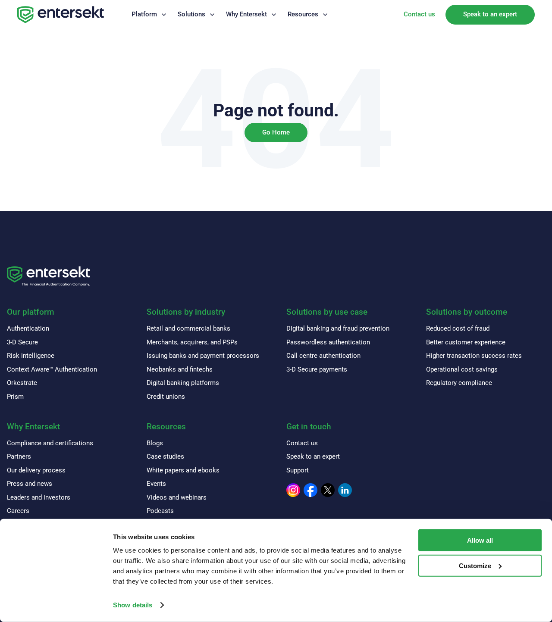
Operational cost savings (462, 369)
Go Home (276, 132)
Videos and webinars (177, 497)
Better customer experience (465, 342)
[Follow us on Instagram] (293, 490)
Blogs (155, 443)
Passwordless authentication (328, 342)
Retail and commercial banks (188, 328)
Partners (19, 456)
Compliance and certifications (50, 443)
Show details (132, 605)
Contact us (419, 14)
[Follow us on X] (328, 490)
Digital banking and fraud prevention (337, 328)
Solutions (191, 14)
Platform (144, 14)
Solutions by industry (186, 312)
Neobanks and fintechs (180, 369)
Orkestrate (22, 383)
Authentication (28, 328)
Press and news (29, 484)
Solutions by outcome (466, 312)
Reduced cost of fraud (457, 328)
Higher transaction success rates (474, 355)
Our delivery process (36, 470)
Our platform (30, 312)
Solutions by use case (326, 312)
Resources (303, 14)
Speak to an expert (490, 14)
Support (297, 470)
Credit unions (166, 396)
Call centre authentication (323, 355)
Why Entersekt (246, 14)
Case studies (165, 456)
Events (156, 484)
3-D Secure (22, 342)
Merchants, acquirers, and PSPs (192, 342)
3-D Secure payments (316, 369)
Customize (475, 565)
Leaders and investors (38, 497)
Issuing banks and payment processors (203, 355)
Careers (18, 511)
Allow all (480, 540)
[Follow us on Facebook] (310, 490)
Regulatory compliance (459, 383)
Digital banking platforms (183, 383)
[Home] (60, 14)
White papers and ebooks (183, 470)
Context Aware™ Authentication (52, 369)
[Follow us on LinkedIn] (345, 490)
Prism (15, 396)
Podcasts (160, 511)
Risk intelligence (30, 355)
